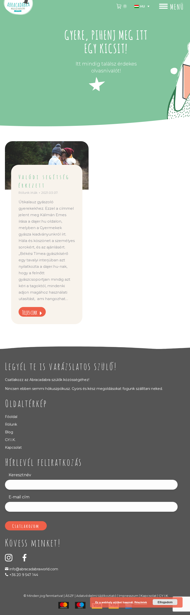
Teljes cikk (29, 312)
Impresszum (128, 596)
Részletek (140, 602)
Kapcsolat (13, 447)
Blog (9, 432)
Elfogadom (165, 602)
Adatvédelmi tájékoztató (96, 596)
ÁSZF (69, 596)
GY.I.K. (10, 440)
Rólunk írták (28, 193)
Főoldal (11, 416)
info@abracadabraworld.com (33, 569)
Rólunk (11, 424)
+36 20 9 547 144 (23, 575)
